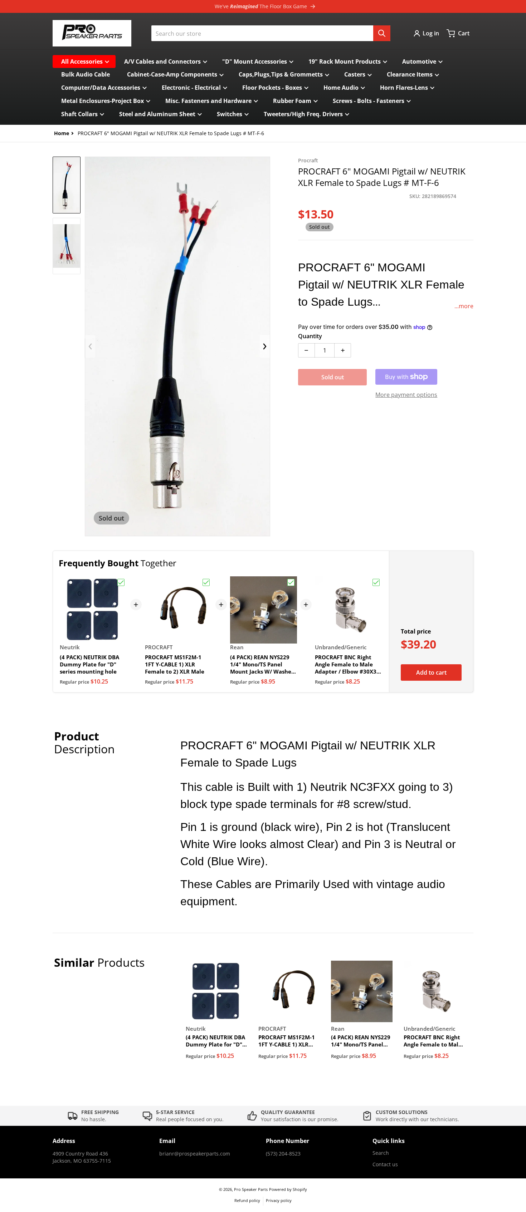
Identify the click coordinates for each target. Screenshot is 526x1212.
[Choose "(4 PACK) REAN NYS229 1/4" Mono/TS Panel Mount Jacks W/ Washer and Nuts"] (290, 582)
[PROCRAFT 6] (67, 185)
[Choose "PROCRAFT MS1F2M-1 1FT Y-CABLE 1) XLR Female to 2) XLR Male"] (206, 582)
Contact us (385, 1164)
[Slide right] (265, 346)
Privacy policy (279, 1200)
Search (380, 1152)
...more (463, 306)
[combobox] (270, 33)
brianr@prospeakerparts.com (194, 1153)
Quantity (310, 336)
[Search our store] (381, 33)
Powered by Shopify (288, 1189)
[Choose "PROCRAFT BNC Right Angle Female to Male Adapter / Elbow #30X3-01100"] (376, 582)
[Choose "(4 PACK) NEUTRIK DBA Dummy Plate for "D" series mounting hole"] (121, 582)
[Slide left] (90, 346)
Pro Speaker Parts (251, 1189)
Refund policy (247, 1200)
